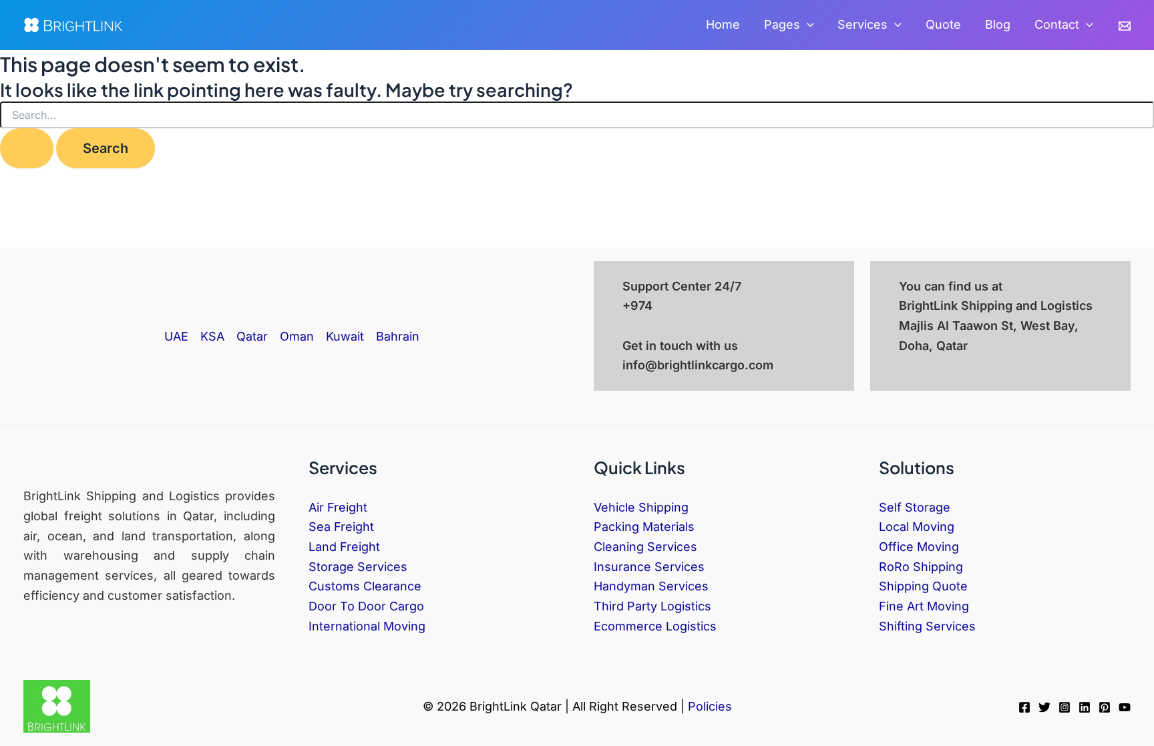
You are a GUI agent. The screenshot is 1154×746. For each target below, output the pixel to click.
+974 (637, 306)
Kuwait (345, 336)
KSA (212, 336)
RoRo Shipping (921, 567)
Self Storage (914, 507)
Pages (782, 24)
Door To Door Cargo (366, 606)
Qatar (252, 336)
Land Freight (344, 547)
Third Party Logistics (652, 606)
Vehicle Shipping (641, 507)
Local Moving (916, 527)
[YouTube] (1125, 707)
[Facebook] (1024, 707)
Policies (710, 706)
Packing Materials (644, 527)
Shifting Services (927, 626)
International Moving (367, 626)
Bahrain (397, 336)
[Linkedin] (1085, 707)
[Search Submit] (26, 148)
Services (862, 24)
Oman (297, 336)
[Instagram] (1065, 707)
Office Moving (919, 547)
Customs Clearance (365, 586)
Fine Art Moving (924, 606)
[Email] (1125, 26)
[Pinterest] (1105, 707)
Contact (1056, 24)
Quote (943, 24)
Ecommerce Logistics (655, 626)
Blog (997, 24)
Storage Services (358, 567)
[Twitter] (1044, 707)
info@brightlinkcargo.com (697, 365)
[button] (807, 25)
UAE (176, 336)
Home (723, 24)
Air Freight (338, 507)
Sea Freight (341, 527)
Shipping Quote (923, 586)
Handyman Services (651, 586)
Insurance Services (649, 567)
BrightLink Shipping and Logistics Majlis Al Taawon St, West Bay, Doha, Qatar (996, 325)
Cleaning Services (645, 547)
